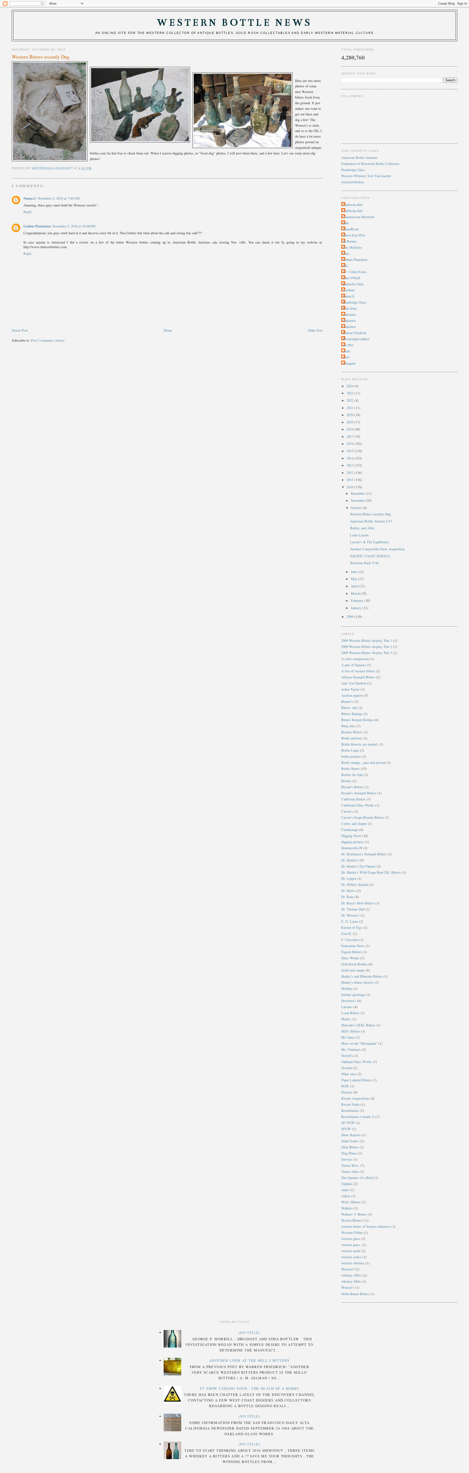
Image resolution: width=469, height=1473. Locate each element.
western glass (350, 1238)
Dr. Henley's (350, 860)
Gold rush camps (353, 970)
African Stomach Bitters (358, 677)
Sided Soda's (350, 1141)
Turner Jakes (350, 1171)
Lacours (346, 1006)
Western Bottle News (234, 22)
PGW (345, 1086)
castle (346, 351)
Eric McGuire (352, 247)
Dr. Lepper (348, 878)
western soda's (351, 1257)
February (357, 600)
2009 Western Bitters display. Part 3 (366, 652)
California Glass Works (357, 805)
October (357, 507)
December (358, 493)
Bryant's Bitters (352, 787)
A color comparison (355, 658)
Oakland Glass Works (356, 1061)
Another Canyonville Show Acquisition (377, 549)
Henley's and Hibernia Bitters (362, 976)
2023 (350, 393)
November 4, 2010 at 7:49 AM (59, 198)
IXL (345, 265)
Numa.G (29, 198)
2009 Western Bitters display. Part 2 (366, 646)
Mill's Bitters (350, 1031)
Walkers (347, 1208)
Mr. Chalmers (351, 1049)
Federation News (353, 945)
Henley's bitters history (357, 982)
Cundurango (349, 829)
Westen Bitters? (352, 1220)
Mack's (346, 1019)
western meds (350, 1250)
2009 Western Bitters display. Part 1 (366, 640)
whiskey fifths (351, 1281)
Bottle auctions (351, 738)
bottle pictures (351, 756)
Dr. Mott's (348, 890)
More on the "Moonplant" (359, 1043)
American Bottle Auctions (359, 157)
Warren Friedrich (354, 332)
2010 (350, 487)
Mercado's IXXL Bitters (358, 1025)
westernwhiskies (352, 182)
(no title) (249, 1332)
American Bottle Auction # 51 (371, 521)
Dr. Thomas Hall (353, 909)
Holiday (346, 988)
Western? (347, 1269)
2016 (350, 443)
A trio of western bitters (358, 671)
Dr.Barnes (349, 241)
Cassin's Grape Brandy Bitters (362, 817)
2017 (350, 436)
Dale (345, 223)
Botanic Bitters (351, 732)
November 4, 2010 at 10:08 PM (74, 226)
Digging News (351, 835)
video (345, 1189)
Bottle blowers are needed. (359, 744)
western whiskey (352, 1263)
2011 (350, 479)
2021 (350, 407)
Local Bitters (350, 1013)
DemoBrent (350, 229)
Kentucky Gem (352, 284)
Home (168, 330)
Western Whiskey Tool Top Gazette (366, 176)
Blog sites (348, 726)
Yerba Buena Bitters (355, 1293)
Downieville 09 (351, 848)
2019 (350, 422)
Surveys (346, 1159)
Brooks (346, 780)
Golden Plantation (37, 226)
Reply (27, 211)
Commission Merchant (358, 217)
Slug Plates (349, 1153)
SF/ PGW (348, 1122)
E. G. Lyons (349, 921)
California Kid (352, 204)
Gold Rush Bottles (354, 964)
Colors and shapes (354, 823)
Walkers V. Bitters (354, 1214)
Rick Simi (349, 308)
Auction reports (352, 695)
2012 (350, 472)
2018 (350, 429)
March (356, 593)
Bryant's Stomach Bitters (358, 793)
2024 (350, 386)
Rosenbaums (350, 1110)
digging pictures (352, 841)
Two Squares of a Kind (357, 1177)
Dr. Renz (347, 896)
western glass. (351, 1244)
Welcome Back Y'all (364, 563)
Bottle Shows (350, 768)
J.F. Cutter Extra (354, 271)
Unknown (349, 314)
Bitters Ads (349, 707)
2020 (350, 414)
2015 (350, 451)
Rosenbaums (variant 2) (357, 1116)
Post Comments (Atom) (47, 340)
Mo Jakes (348, 1037)
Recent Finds (350, 1104)
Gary (345, 253)
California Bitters (353, 799)
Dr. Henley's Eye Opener (358, 866)
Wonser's (347, 1287)
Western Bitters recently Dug (370, 514)
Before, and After (362, 528)
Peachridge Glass (353, 169)
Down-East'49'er (353, 235)
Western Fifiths (352, 1232)
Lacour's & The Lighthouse (369, 542)
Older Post (315, 330)
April (355, 586)
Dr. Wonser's (350, 915)
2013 (350, 465)
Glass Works (350, 958)
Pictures (346, 1092)
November (358, 500)
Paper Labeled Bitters (356, 1080)
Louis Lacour (359, 535)
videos (345, 1196)
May (354, 578)
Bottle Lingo (350, 750)
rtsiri (345, 357)
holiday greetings (353, 994)
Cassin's (347, 811)
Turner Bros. (350, 1165)
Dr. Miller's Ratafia (354, 884)
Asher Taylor (350, 689)
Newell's (347, 1055)
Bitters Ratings (351, 713)
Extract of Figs (351, 927)
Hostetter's (348, 1000)
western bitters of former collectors (365, 1226)
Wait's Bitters (351, 1202)
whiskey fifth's (351, 1275)
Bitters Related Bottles (357, 719)
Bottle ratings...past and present (363, 762)
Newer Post (20, 330)
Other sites (348, 1074)
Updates (346, 1183)
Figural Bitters (351, 952)
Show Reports (351, 1135)
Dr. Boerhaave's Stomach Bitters (364, 854)
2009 (350, 616)
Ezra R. (346, 933)
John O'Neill (351, 278)
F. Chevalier (349, 939)
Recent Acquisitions (355, 1098)
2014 (350, 458)
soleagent (348, 363)
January (356, 607)
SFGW (346, 1128)
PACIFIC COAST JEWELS (370, 556)
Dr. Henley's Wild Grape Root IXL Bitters (371, 872)
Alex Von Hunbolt (353, 683)
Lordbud (348, 290)
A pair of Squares (353, 665)
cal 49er (347, 345)
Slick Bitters (350, 1147)
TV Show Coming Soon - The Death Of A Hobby (249, 1388)
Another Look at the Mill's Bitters (249, 1360)
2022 (350, 400)
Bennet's (347, 701)
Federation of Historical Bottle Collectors (370, 163)
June (354, 571)
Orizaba (346, 1067)
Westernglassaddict (355, 339)
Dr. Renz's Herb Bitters (357, 903)
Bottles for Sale (352, 774)
